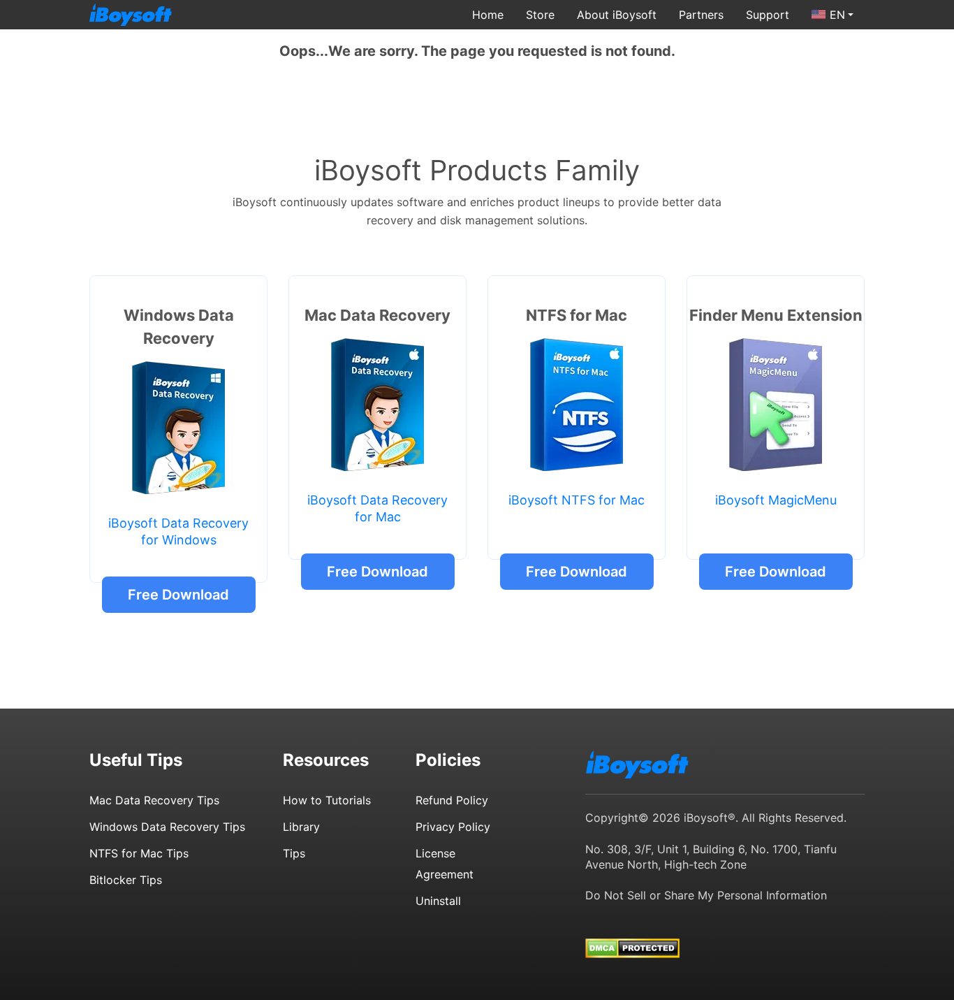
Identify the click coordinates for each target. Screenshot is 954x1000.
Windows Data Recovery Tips (167, 827)
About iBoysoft (616, 15)
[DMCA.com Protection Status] (632, 935)
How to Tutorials (327, 800)
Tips (294, 853)
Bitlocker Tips (125, 880)
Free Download (178, 594)
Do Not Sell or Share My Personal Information (706, 895)
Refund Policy (452, 800)
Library (301, 827)
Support (767, 15)
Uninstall (438, 901)
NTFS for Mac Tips (139, 853)
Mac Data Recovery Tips (154, 800)
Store (540, 15)
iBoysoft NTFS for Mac (576, 500)
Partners (701, 15)
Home (488, 15)
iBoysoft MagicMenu (776, 500)
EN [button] (837, 15)
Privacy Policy (453, 827)
